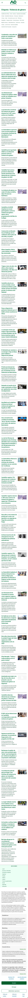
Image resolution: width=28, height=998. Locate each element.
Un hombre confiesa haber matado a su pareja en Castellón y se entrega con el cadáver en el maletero (9, 825)
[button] (26, 889)
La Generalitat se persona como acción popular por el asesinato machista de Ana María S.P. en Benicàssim (9, 133)
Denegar (14, 987)
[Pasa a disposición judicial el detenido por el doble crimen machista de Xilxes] (22, 309)
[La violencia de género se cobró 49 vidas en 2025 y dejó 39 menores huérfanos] (22, 191)
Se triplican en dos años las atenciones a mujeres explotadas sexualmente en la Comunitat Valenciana (8, 619)
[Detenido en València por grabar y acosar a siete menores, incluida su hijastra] (22, 51)
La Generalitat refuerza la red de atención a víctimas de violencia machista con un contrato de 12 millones (9, 462)
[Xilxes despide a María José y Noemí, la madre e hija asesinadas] (22, 251)
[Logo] (13, 2)
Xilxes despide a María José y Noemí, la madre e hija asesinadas (8, 251)
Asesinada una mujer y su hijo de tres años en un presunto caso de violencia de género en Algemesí (8, 679)
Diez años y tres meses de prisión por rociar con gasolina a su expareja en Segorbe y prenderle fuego (9, 518)
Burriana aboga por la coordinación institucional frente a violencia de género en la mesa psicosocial (8, 843)
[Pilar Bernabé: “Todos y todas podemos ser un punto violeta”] (22, 658)
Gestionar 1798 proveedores (11, 978)
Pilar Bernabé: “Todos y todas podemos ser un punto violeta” (8, 658)
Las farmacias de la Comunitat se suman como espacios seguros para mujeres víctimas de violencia (8, 596)
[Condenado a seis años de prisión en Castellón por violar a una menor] (22, 36)
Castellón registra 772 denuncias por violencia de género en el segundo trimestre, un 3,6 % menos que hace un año (9, 557)
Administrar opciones (14, 991)
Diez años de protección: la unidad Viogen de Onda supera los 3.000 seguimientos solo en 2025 (9, 639)
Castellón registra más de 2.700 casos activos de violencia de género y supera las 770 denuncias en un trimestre (9, 499)
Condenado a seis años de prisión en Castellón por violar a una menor (9, 36)
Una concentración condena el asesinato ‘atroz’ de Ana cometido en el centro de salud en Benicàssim (8, 421)
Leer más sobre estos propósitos (22, 978)
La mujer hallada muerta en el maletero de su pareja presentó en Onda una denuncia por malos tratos (8, 805)
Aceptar (14, 983)
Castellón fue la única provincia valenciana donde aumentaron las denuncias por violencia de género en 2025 (8, 173)
